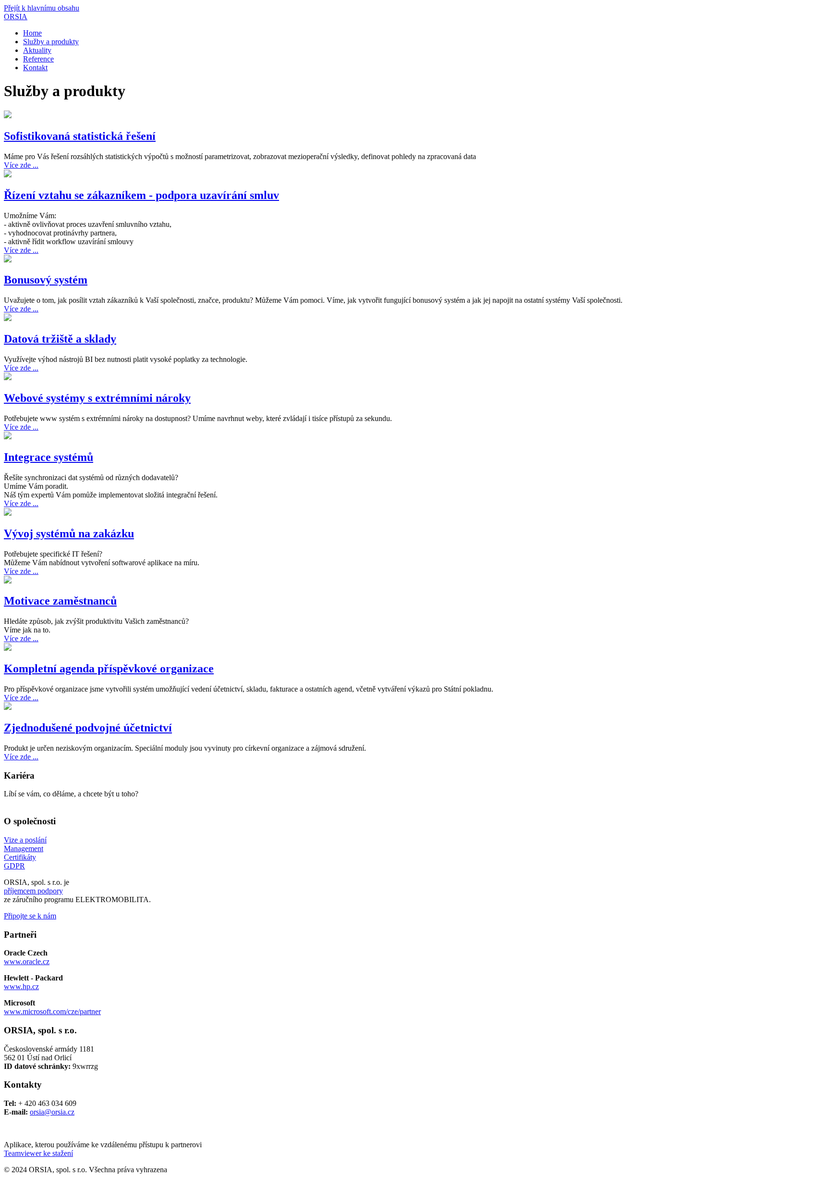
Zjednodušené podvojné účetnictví (88, 727)
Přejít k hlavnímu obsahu (41, 8)
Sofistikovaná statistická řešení (80, 136)
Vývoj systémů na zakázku (69, 533)
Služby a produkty (51, 41)
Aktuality (37, 50)
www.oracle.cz (26, 961)
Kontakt (35, 67)
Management (23, 848)
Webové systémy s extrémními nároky (97, 398)
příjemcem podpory (33, 891)
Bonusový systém (45, 279)
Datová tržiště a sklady (60, 339)
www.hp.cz (21, 986)
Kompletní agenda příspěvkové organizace (109, 668)
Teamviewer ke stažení (38, 1153)
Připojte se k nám (30, 916)
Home (32, 33)
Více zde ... (21, 165)
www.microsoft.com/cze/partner (52, 1011)
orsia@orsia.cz (52, 1112)
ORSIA (15, 16)
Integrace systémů (48, 457)
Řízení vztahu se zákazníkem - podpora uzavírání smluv (141, 195)
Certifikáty (20, 857)
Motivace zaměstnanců (60, 601)
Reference (38, 59)
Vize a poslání (25, 840)
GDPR (14, 866)
